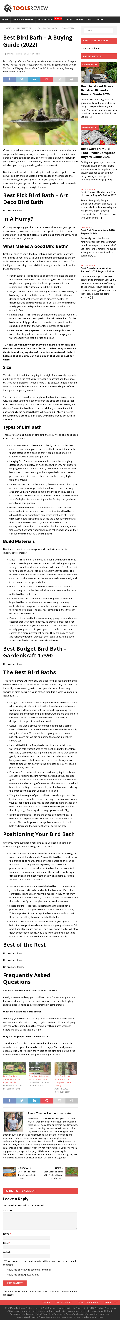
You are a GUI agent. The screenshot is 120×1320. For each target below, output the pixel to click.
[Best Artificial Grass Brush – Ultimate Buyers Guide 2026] (99, 72)
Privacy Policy (111, 1302)
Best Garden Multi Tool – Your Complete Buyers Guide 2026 (98, 153)
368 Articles (65, 1113)
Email (6, 1242)
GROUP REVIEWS (50, 19)
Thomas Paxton (14, 53)
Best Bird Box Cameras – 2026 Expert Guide (11, 1079)
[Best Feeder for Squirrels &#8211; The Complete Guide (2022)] (66, 1068)
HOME (5, 19)
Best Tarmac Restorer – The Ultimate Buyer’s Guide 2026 (98, 193)
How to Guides (75, 19)
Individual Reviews (23, 19)
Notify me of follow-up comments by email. (29, 1269)
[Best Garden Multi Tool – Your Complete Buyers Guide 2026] (99, 135)
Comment (8, 1210)
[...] (90, 116)
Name (6, 1233)
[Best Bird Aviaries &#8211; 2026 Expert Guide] (40, 1068)
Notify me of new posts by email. (23, 1274)
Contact (46, 1302)
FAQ (90, 19)
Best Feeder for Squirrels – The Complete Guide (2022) (63, 1081)
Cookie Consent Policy (88, 1302)
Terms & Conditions (64, 1302)
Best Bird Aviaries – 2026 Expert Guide (39, 1078)
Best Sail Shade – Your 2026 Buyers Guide (98, 231)
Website (7, 1252)
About (99, 19)
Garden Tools (33, 53)
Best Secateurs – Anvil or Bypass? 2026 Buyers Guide (97, 269)
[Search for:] (99, 30)
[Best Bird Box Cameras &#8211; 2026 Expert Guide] (14, 1068)
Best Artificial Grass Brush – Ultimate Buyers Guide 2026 (97, 90)
